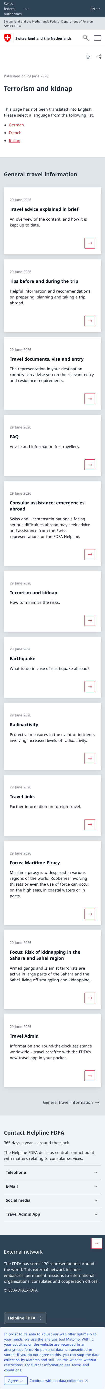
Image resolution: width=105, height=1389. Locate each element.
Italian (14, 140)
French (15, 132)
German (16, 125)
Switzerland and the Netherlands (43, 38)
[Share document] (98, 56)
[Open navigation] (97, 38)
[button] (96, 1243)
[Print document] (88, 56)
